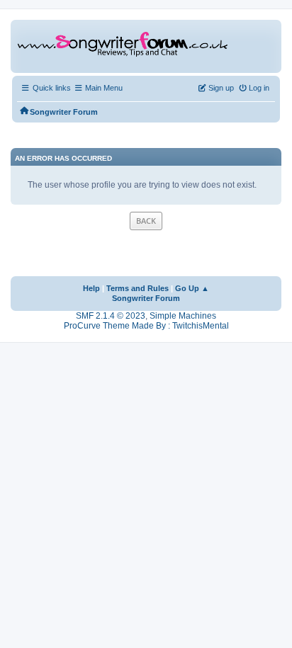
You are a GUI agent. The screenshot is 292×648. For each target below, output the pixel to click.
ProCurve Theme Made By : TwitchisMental (146, 326)
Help (91, 288)
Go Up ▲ (192, 288)
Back (146, 220)
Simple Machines (183, 316)
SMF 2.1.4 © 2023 (110, 316)
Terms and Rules (137, 288)
